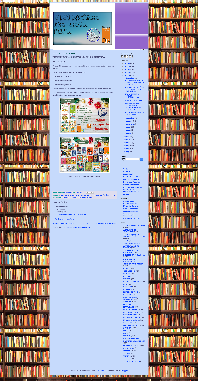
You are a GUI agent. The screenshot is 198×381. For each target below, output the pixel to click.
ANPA (125, 241)
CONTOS (127, 274)
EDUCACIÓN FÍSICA (132, 281)
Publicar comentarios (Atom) (78, 227)
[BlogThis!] (88, 193)
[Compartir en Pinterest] (93, 193)
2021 (127, 137)
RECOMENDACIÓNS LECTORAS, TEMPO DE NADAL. (134, 89)
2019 (127, 143)
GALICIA (127, 302)
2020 (127, 140)
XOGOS (126, 359)
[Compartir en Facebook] (91, 193)
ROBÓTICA (128, 348)
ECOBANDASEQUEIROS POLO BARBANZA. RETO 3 (135, 82)
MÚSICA (127, 328)
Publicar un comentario (64, 219)
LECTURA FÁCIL (130, 315)
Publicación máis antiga (106, 223)
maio (128, 130)
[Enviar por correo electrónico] (87, 193)
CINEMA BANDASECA (133, 264)
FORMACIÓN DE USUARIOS (130, 298)
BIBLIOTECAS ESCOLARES (129, 260)
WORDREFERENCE (131, 177)
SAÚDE (126, 353)
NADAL (126, 331)
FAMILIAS (127, 295)
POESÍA (126, 336)
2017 (126, 149)
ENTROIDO (128, 289)
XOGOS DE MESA (131, 361)
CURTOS (127, 276)
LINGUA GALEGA (131, 320)
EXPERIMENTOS (130, 292)
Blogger (124, 371)
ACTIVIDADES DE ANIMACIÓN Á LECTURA (98, 195)
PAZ (125, 333)
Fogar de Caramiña (131, 206)
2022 (127, 75)
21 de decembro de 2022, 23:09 (71, 214)
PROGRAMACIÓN (131, 338)
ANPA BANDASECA (132, 243)
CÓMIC (126, 268)
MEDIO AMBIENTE (131, 325)
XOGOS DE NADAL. (134, 101)
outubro (129, 121)
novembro (130, 118)
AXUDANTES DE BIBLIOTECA (130, 251)
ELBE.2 (126, 171)
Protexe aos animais (131, 218)
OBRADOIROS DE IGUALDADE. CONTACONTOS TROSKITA (133, 106)
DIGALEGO (128, 174)
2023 (127, 72)
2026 (127, 63)
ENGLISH (127, 287)
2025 (127, 66)
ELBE (125, 284)
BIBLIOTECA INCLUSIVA (134, 255)
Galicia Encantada (131, 185)
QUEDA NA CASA (131, 346)
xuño (128, 127)
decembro (130, 78)
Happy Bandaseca (130, 211)
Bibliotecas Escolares (132, 187)
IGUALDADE (128, 307)
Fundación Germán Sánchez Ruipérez (131, 191)
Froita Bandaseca (130, 209)
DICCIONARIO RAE (131, 179)
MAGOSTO (128, 323)
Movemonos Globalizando (129, 215)
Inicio (85, 223)
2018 (127, 146)
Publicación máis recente (63, 223)
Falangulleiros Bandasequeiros (130, 202)
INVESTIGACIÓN (130, 310)
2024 (127, 69)
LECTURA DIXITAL (131, 312)
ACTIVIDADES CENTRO (70, 195)
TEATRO (127, 356)
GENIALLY (127, 304)
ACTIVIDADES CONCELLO (129, 231)
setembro (130, 124)
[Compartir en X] (90, 193)
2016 (127, 152)
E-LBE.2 (127, 279)
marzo (129, 133)
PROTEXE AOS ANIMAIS (134, 341)
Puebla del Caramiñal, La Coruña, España (76, 197)
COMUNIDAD (129, 271)
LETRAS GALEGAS (132, 317)
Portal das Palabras (131, 182)
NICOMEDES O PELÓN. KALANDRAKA (132, 96)
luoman (101, 371)
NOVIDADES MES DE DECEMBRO (135, 113)
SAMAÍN (127, 351)
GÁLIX (126, 194)
